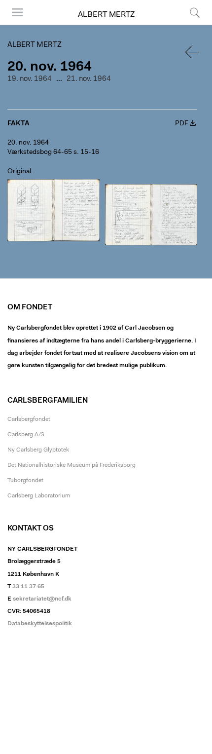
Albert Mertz (106, 15)
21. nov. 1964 (89, 79)
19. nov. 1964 (29, 79)
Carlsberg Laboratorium (38, 496)
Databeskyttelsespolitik (39, 624)
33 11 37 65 (28, 587)
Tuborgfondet (25, 481)
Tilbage (193, 52)
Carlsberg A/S (25, 435)
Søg (188, 24)
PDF (181, 123)
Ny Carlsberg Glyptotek (38, 450)
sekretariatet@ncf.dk (42, 599)
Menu (14, 24)
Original (19, 171)
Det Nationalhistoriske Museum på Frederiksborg (71, 465)
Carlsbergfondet (28, 419)
